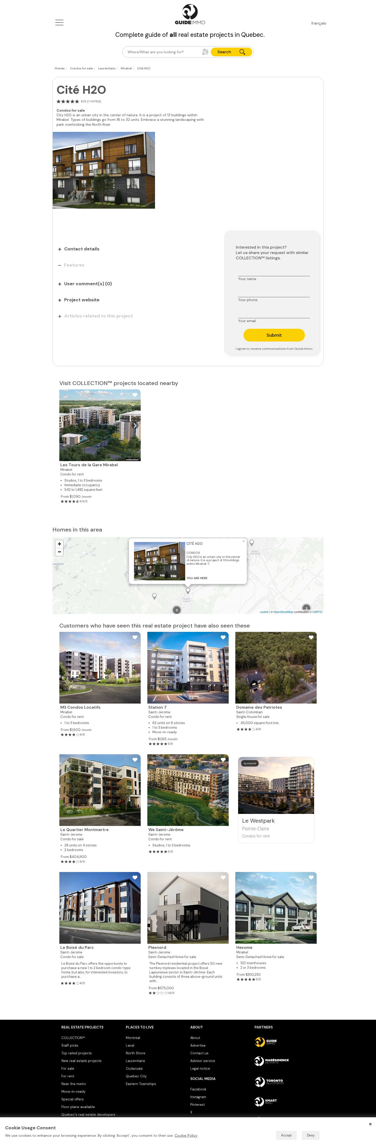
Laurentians (135, 1061)
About (195, 1038)
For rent (67, 1076)
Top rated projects (76, 1053)
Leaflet (264, 612)
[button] (205, 52)
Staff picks (69, 1045)
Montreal (133, 1038)
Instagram (198, 1097)
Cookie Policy (186, 1135)
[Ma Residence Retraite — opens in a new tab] (285, 1062)
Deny (311, 1135)
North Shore (135, 1053)
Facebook (198, 1089)
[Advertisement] (134, 222)
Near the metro (73, 1084)
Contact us (199, 1053)
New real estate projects (81, 1061)
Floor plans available (78, 1107)
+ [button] (59, 544)
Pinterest (197, 1104)
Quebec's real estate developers (88, 1114)
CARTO (317, 612)
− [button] (59, 552)
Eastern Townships (141, 1084)
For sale (67, 1068)
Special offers (72, 1099)
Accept (286, 1135)
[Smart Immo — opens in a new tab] (285, 1102)
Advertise (198, 1045)
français (318, 23)
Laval (130, 1045)
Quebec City (136, 1076)
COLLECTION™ (73, 1038)
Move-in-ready (73, 1091)
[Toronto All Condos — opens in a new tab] (285, 1082)
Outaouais (134, 1068)
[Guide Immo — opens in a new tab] (285, 1042)
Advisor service (202, 1061)
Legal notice (200, 1068)
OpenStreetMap (283, 612)
